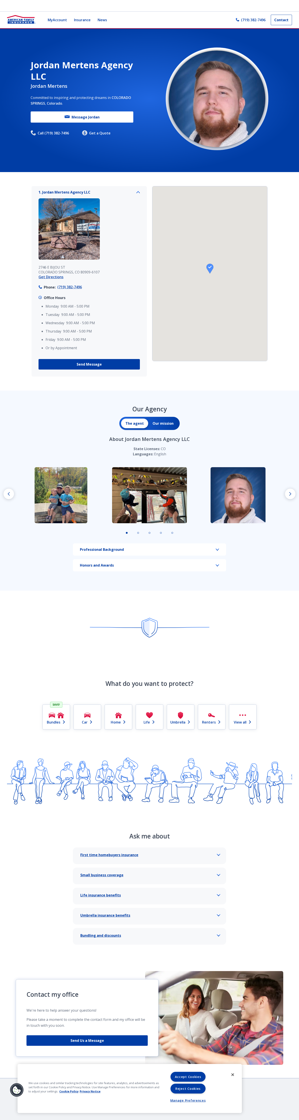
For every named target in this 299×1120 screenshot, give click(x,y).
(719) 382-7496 (253, 20)
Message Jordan (86, 117)
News (102, 20)
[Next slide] (290, 494)
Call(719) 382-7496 (53, 133)
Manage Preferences (188, 1100)
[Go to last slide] (9, 494)
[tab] (134, 423)
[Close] (232, 1074)
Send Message (89, 364)
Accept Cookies (188, 1077)
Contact (281, 20)
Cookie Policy (69, 1091)
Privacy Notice (90, 1091)
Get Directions (51, 277)
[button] (209, 269)
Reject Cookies (188, 1089)
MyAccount (57, 20)
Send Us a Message (87, 1040)
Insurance (82, 20)
